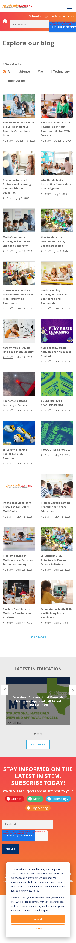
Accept (38, 919)
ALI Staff (8, 140)
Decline (38, 928)
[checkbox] (38, 803)
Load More (38, 637)
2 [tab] (38, 734)
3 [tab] (41, 734)
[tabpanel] (38, 701)
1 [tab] (35, 734)
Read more (38, 744)
